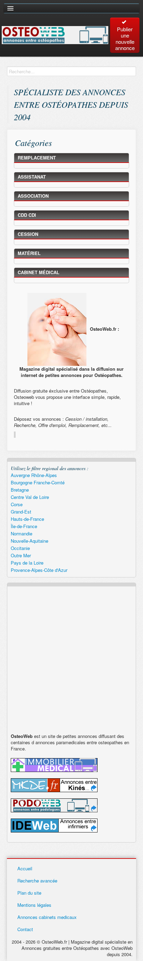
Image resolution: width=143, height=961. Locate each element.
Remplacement (37, 157)
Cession (28, 234)
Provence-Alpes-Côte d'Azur (39, 570)
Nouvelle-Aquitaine (29, 540)
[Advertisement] (71, 661)
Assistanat (32, 176)
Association (33, 195)
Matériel (29, 253)
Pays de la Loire (27, 562)
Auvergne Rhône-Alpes (34, 475)
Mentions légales (34, 905)
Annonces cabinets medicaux (47, 917)
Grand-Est (21, 511)
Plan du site (29, 892)
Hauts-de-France (27, 519)
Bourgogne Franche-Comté (38, 482)
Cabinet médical (38, 272)
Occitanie (20, 548)
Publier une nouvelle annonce (125, 38)
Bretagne (20, 489)
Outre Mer (21, 555)
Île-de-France (24, 526)
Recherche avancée (37, 880)
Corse (17, 504)
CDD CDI (27, 215)
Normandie (21, 533)
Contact (25, 929)
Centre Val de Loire (30, 497)
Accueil (24, 868)
